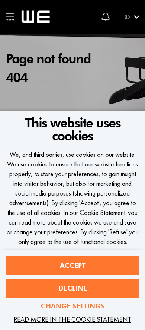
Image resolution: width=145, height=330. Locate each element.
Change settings (72, 306)
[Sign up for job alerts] (106, 17)
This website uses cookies (72, 129)
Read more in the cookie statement (72, 319)
